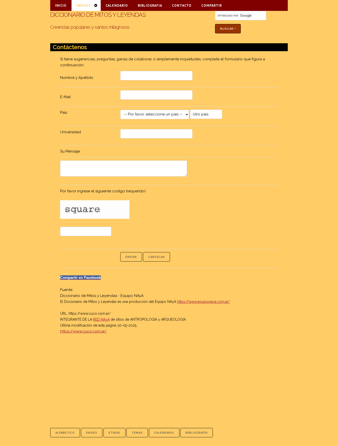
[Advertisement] (169, 375)
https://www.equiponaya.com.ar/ (203, 302)
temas (137, 432)
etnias (114, 432)
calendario (164, 432)
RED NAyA (101, 319)
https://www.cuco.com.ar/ (90, 313)
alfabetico (65, 432)
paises (91, 432)
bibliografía (197, 432)
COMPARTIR (211, 5)
